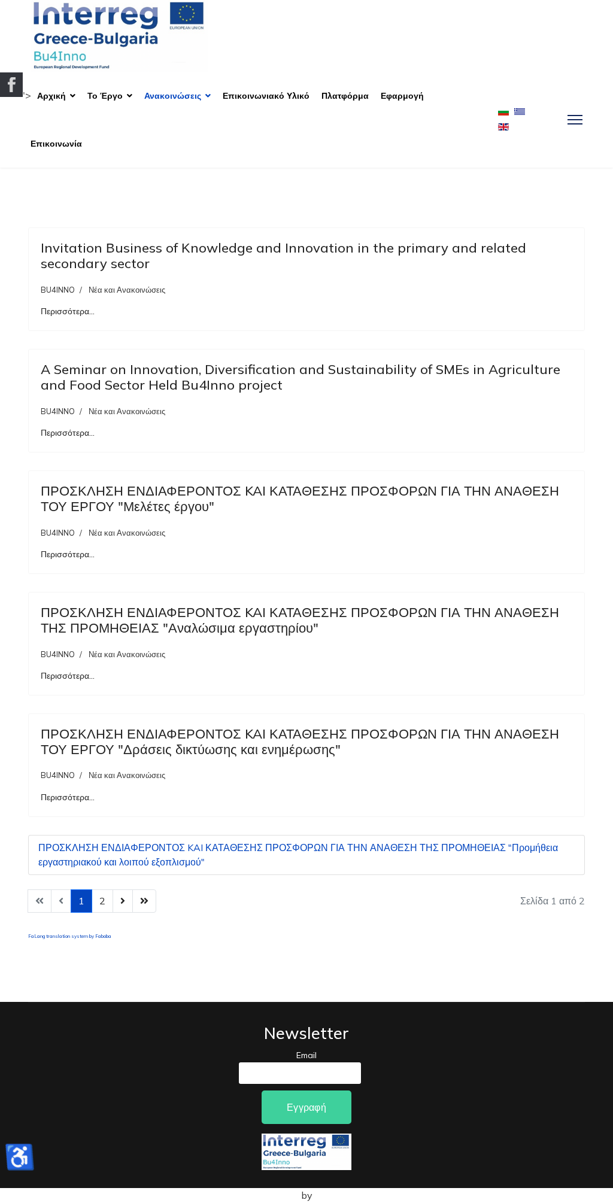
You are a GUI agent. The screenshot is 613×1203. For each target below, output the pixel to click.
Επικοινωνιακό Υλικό (266, 95)
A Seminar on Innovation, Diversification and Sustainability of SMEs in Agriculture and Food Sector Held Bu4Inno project (300, 377)
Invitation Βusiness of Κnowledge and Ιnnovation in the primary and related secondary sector (283, 255)
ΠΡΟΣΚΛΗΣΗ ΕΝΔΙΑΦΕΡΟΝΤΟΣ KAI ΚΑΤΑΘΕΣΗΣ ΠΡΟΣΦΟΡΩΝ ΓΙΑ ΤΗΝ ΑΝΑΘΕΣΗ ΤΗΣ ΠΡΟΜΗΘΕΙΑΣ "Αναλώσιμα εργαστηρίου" (300, 620)
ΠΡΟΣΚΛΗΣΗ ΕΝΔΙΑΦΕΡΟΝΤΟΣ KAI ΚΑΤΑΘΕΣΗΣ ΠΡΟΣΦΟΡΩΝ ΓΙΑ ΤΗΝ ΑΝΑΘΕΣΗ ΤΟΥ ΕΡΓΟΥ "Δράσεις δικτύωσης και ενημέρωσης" (300, 741)
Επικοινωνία (56, 143)
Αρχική (51, 95)
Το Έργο (105, 95)
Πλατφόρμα (345, 95)
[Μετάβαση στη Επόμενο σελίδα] (123, 901)
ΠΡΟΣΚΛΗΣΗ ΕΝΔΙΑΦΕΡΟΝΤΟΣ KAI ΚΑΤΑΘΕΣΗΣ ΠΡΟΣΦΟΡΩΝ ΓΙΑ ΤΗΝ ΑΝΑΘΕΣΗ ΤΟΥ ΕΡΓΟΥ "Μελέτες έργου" (300, 498)
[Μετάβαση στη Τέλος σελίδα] (144, 901)
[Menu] (575, 120)
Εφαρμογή (402, 95)
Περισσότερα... (68, 311)
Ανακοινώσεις (172, 95)
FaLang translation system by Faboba (69, 936)
